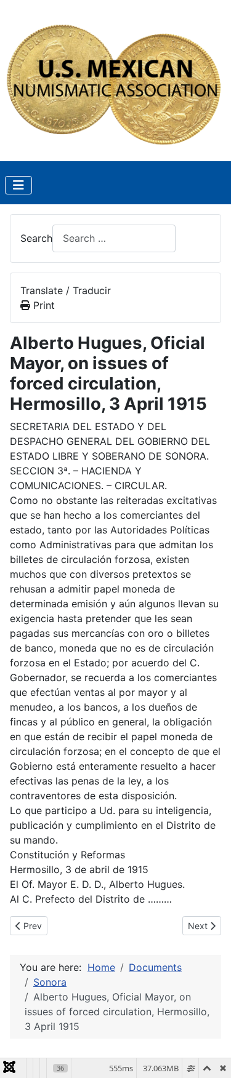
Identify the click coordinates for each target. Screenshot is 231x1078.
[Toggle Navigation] (18, 185)
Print (42, 305)
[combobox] (114, 238)
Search (36, 238)
